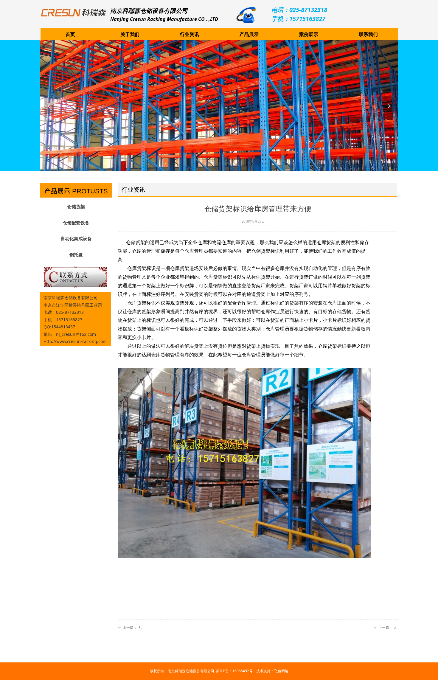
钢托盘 (76, 254)
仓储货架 (76, 206)
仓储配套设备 (76, 223)
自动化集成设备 (76, 238)
